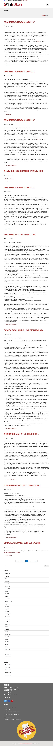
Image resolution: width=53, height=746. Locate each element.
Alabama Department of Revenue (11, 714)
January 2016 (7, 652)
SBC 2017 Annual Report (9, 178)
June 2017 (7, 629)
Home (43, 15)
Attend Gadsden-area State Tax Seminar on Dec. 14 (21, 434)
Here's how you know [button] (24, 0)
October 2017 (7, 624)
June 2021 (7, 578)
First (17, 561)
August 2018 (7, 604)
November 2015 (8, 654)
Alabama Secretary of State (10, 717)
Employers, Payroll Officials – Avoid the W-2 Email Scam (23, 330)
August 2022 (7, 573)
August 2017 (7, 626)
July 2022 (7, 576)
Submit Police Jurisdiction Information (13, 719)
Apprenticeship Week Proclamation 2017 (12, 552)
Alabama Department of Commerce (11, 712)
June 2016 (7, 641)
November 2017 (8, 621)
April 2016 (7, 646)
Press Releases (8, 66)
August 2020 (7, 588)
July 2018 (7, 606)
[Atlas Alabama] (13, 4)
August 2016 (7, 636)
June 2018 (7, 609)
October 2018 (7, 599)
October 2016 (7, 634)
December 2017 (8, 619)
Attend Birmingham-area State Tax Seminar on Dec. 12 (22, 485)
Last (36, 561)
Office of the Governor (9, 707)
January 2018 (7, 616)
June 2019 (7, 596)
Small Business (13, 165)
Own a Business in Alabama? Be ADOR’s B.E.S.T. (19, 22)
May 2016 (7, 644)
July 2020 (7, 591)
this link (38, 41)
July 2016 (7, 639)
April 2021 (7, 581)
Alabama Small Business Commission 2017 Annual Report (23, 171)
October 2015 (7, 657)
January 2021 (7, 586)
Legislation (7, 667)
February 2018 (8, 614)
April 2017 (7, 631)
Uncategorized (8, 181)
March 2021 (7, 583)
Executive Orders (9, 555)
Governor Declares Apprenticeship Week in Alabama (22, 543)
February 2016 (8, 649)
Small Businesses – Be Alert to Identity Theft (20, 235)
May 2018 (7, 611)
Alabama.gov (7, 709)
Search (46, 565)
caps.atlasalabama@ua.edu (11, 694)
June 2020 (7, 593)
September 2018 (8, 601)
